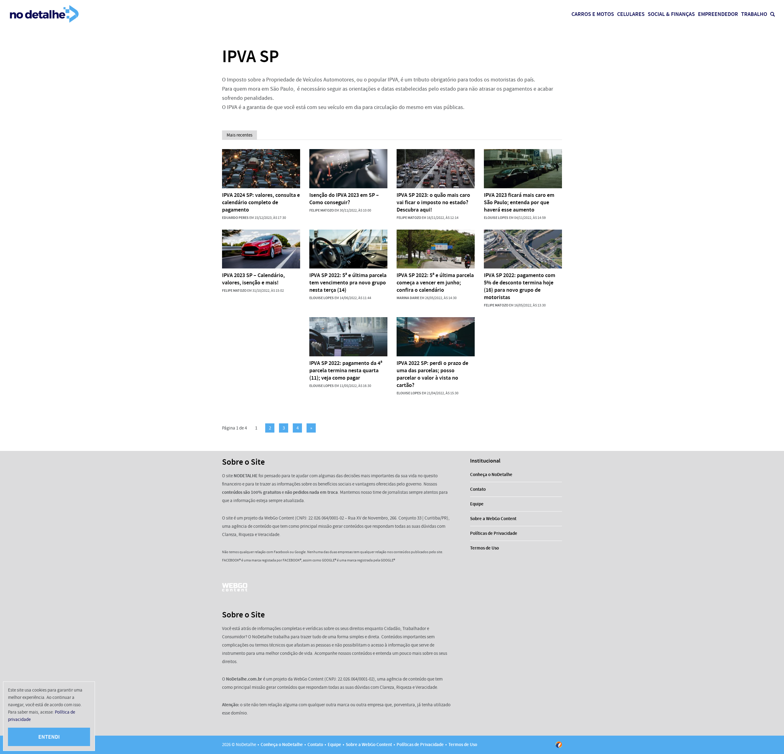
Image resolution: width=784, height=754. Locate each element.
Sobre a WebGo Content (493, 519)
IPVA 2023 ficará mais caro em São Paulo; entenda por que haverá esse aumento (519, 202)
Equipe (477, 504)
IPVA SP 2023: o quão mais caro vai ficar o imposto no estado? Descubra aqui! (433, 202)
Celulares (631, 14)
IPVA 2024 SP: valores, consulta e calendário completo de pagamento (261, 202)
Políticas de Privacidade (493, 533)
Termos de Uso (484, 548)
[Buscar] (772, 14)
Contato (478, 489)
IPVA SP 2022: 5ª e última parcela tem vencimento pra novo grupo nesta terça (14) (347, 283)
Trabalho (754, 14)
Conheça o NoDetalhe (491, 474)
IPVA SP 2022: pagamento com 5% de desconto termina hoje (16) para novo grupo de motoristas (519, 286)
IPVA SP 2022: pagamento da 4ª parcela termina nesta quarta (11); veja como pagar (345, 370)
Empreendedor (718, 14)
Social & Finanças (671, 14)
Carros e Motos (592, 14)
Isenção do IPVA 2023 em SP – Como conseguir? (344, 198)
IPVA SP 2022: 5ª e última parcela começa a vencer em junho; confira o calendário (435, 283)
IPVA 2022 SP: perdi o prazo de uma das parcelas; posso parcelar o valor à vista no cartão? (432, 374)
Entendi (49, 737)
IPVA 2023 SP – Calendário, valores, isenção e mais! (253, 279)
